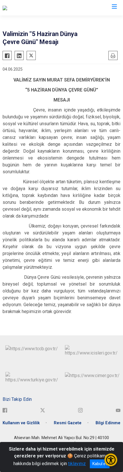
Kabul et (99, 463)
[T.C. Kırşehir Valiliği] (21, 7)
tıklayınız (77, 463)
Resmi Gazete (68, 423)
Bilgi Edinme (108, 423)
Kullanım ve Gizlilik (21, 423)
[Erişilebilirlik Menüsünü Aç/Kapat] (110, 459)
